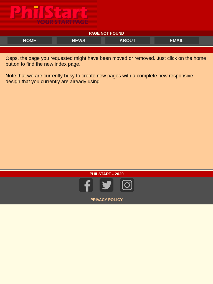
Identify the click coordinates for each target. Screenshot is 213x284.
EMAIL (177, 40)
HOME (29, 40)
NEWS (78, 40)
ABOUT (128, 40)
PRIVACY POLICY (106, 199)
